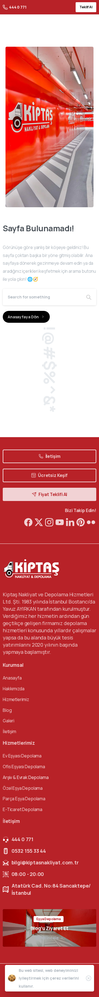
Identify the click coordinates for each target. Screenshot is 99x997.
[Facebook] (28, 521)
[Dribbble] (59, 521)
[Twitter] (39, 521)
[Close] (88, 978)
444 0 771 (17, 7)
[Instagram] (49, 521)
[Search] (88, 297)
